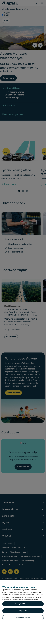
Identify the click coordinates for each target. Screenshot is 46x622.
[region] (23, 601)
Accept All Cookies (23, 604)
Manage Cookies (23, 618)
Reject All (23, 611)
